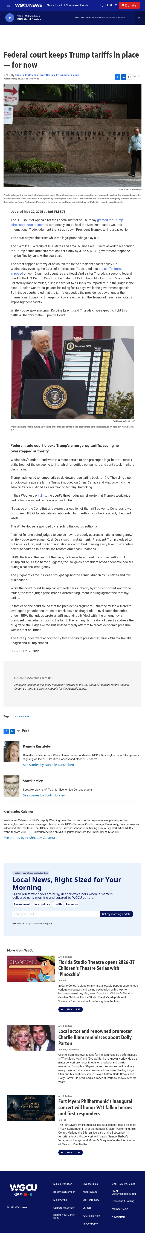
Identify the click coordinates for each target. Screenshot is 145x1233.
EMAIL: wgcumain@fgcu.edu (124, 1192)
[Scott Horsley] (11, 786)
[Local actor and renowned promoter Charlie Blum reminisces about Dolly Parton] (31, 1038)
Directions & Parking (123, 1201)
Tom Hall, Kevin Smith (68, 1049)
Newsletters (118, 1217)
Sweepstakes (90, 1184)
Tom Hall (62, 980)
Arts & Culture (65, 956)
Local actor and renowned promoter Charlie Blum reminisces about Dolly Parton (95, 1037)
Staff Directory (91, 1200)
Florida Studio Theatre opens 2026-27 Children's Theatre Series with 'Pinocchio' (96, 968)
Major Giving (60, 1200)
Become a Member (64, 1192)
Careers (87, 1208)
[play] (10, 18)
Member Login (120, 1209)
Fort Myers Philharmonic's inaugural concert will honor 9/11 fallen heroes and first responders (95, 1107)
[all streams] (140, 18)
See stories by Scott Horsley (44, 795)
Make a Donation (62, 1184)
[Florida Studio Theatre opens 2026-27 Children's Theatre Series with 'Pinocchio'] (31, 969)
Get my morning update (116, 914)
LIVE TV (112, 5)
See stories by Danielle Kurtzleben (48, 765)
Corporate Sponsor (64, 1208)
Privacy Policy (90, 1223)
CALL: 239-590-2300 (123, 1184)
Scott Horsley (47, 75)
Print (137, 76)
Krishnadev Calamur (67, 75)
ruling (42, 495)
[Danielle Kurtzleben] (11, 751)
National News (22, 716)
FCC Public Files (91, 1215)
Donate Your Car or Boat (64, 1216)
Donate (130, 5)
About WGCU (90, 1192)
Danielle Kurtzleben (27, 75)
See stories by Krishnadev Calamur (29, 837)
